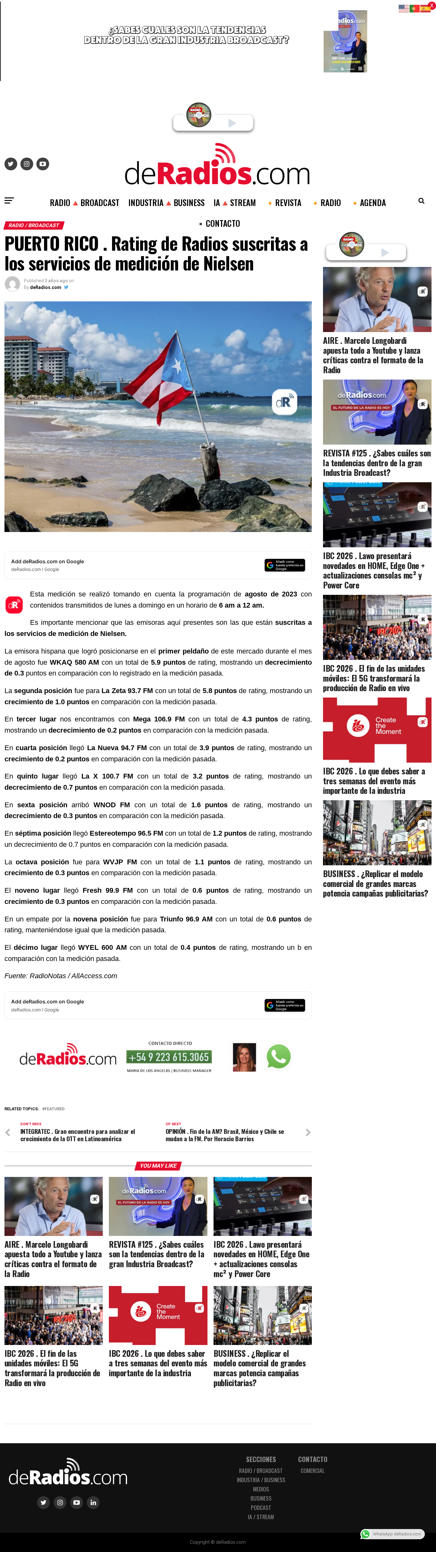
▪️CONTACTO (218, 223)
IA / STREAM (261, 1516)
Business (261, 1498)
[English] (404, 8)
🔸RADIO (325, 202)
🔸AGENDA (368, 202)
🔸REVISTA (283, 202)
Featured (54, 1109)
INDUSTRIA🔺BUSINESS (166, 202)
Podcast (261, 1507)
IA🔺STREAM (235, 202)
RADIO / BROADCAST (261, 1470)
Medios (261, 1489)
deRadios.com (45, 287)
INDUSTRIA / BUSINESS (261, 1479)
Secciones (261, 1459)
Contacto (312, 1459)
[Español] (425, 8)
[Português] (415, 8)
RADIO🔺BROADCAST (84, 202)
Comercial (313, 1470)
